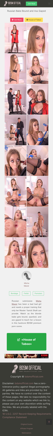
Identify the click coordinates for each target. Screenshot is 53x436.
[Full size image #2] (15, 69)
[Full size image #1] (37, 38)
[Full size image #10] (15, 191)
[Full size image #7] (37, 130)
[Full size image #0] (15, 38)
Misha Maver (26, 284)
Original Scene (26, 424)
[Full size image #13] (37, 222)
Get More (18, 20)
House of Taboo (35, 20)
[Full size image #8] (15, 161)
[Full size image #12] (15, 222)
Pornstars (38, 293)
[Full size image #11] (37, 191)
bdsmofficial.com (34, 376)
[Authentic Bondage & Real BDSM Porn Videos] (26, 357)
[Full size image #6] (15, 130)
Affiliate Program (26, 429)
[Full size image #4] (15, 99)
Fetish (26, 293)
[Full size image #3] (37, 69)
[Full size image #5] (37, 99)
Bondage (14, 293)
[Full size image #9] (37, 161)
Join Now (31, 4)
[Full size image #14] (15, 252)
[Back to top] (49, 422)
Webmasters (26, 433)
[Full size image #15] (37, 252)
